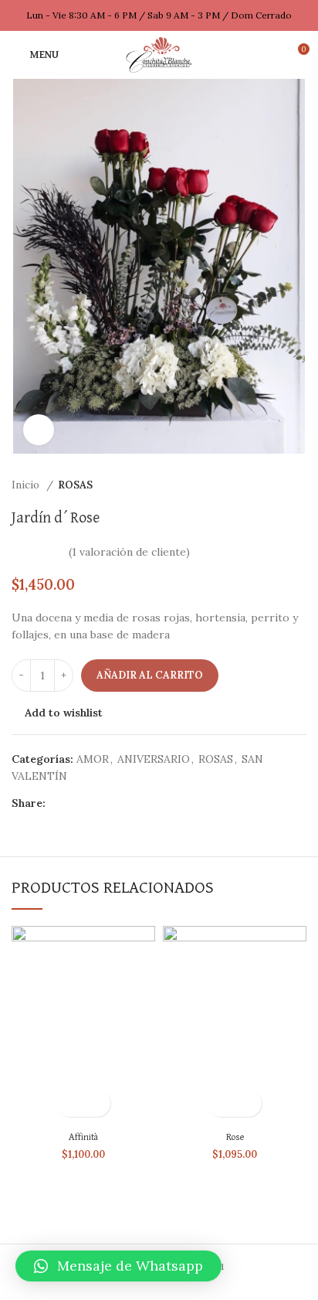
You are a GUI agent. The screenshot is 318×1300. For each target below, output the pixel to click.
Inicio (27, 485)
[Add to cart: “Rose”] (221, 1103)
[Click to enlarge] (38, 429)
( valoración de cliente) (129, 553)
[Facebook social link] (58, 803)
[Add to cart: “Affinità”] (69, 1103)
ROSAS (75, 485)
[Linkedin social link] (111, 803)
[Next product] (298, 485)
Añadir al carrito (149, 675)
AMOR (92, 759)
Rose (235, 1137)
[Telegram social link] (129, 803)
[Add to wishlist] (96, 1103)
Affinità (83, 1137)
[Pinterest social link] (94, 803)
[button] (118, 1266)
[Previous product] (268, 485)
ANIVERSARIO (153, 759)
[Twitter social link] (76, 803)
